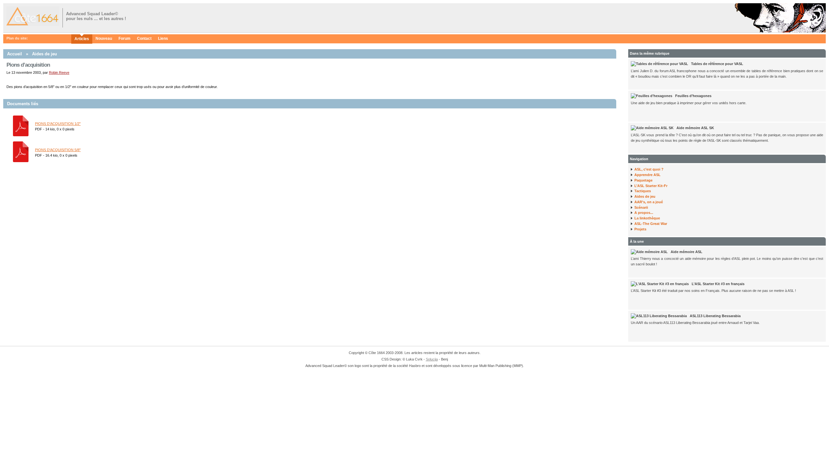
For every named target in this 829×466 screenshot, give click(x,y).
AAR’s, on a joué (648, 202)
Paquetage (643, 180)
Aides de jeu (44, 53)
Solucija (432, 359)
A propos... (643, 213)
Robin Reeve (59, 72)
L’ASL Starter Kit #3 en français (718, 284)
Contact (144, 38)
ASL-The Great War (650, 224)
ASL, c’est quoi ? (649, 169)
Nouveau (104, 38)
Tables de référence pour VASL (717, 64)
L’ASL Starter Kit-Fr (650, 186)
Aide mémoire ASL (686, 252)
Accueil (14, 53)
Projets (640, 229)
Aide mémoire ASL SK (695, 128)
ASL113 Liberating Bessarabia (715, 316)
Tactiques (642, 191)
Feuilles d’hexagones (693, 96)
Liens (163, 38)
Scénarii (641, 207)
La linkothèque (647, 218)
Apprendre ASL (647, 175)
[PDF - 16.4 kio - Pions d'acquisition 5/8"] (20, 161)
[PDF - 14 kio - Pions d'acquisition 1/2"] (20, 135)
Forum (125, 38)
